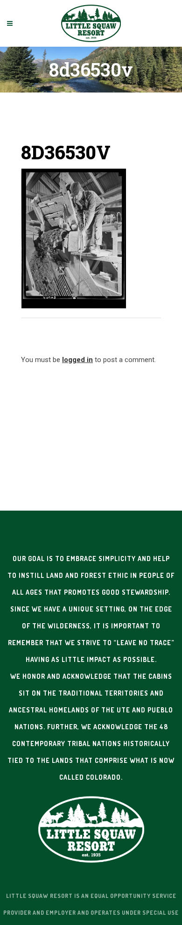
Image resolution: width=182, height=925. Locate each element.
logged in (77, 360)
